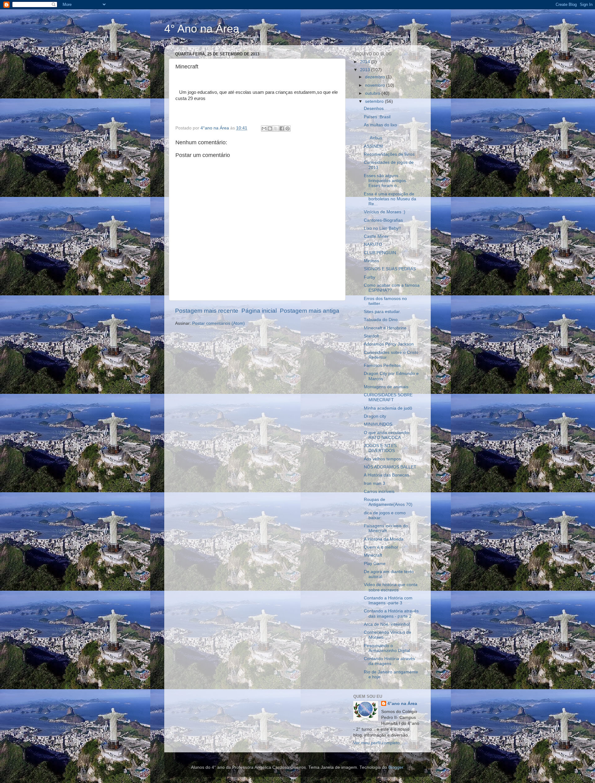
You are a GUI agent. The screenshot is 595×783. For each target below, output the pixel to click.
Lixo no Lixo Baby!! (382, 228)
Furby (369, 277)
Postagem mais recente (206, 310)
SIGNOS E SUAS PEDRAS (390, 269)
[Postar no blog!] (270, 128)
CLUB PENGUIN (380, 252)
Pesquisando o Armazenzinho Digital (387, 648)
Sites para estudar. (382, 311)
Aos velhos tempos (382, 459)
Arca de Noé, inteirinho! (387, 624)
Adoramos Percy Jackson (389, 344)
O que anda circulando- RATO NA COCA (387, 435)
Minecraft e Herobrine (385, 328)
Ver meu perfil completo (376, 743)
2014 (365, 61)
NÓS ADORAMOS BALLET (390, 467)
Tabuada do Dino (381, 319)
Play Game (375, 563)
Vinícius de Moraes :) (384, 212)
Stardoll (371, 336)
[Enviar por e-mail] (264, 128)
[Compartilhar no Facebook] (282, 128)
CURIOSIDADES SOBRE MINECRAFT (388, 397)
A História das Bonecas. (387, 475)
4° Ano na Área (201, 28)
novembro (375, 85)
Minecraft (373, 555)
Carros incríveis (379, 491)
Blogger (395, 767)
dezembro (375, 77)
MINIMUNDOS (378, 424)
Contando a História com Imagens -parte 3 (388, 600)
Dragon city (375, 416)
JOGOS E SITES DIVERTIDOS (380, 448)
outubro (373, 93)
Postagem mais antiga (309, 310)
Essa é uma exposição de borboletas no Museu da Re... (390, 199)
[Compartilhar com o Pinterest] (287, 128)
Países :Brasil (377, 117)
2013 (365, 69)
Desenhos (374, 108)
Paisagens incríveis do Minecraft (386, 528)
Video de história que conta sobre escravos (390, 587)
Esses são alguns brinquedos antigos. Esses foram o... (385, 180)
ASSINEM (373, 146)
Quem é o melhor (381, 547)
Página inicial (259, 310)
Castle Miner (376, 236)
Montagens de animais (386, 387)
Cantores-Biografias (383, 220)
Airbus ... (387, 135)
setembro (375, 101)
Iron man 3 (374, 483)
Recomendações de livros (389, 154)
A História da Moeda (383, 539)
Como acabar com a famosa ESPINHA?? (392, 288)
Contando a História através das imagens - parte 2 (391, 613)
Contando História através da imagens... (389, 661)
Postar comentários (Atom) (218, 323)
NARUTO (373, 244)
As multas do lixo (380, 125)
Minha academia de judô (388, 408)
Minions (371, 261)
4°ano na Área (402, 703)
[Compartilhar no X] (276, 128)
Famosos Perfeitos (382, 365)
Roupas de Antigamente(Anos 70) (388, 502)
